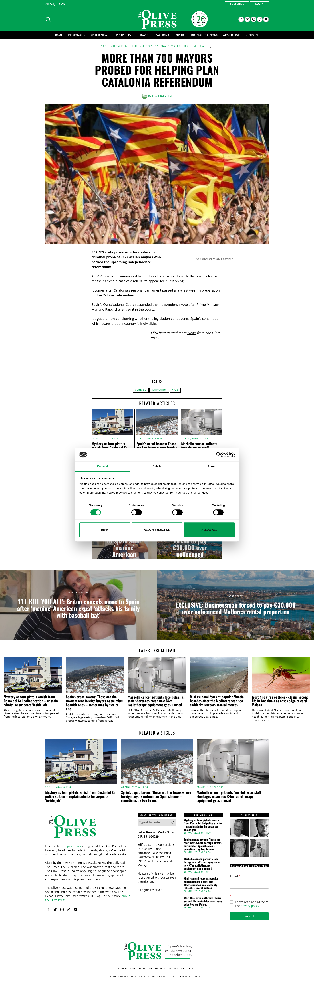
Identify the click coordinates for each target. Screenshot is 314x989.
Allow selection (157, 529)
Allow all (209, 529)
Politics (182, 46)
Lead (134, 46)
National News (165, 46)
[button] (172, 822)
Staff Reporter (162, 95)
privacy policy (250, 906)
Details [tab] (157, 466)
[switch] (136, 512)
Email (235, 876)
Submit (249, 916)
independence (159, 390)
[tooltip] (241, 19)
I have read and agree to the (252, 904)
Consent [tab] (102, 466)
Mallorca (146, 46)
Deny (105, 529)
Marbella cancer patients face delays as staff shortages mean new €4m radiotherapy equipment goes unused (156, 701)
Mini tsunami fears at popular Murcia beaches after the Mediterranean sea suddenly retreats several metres (217, 701)
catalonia (140, 390)
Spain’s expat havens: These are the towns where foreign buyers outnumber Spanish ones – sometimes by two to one (94, 703)
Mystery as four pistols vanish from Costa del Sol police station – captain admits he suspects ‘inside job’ (31, 701)
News (191, 333)
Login (259, 3)
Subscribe (237, 3)
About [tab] (212, 466)
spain (175, 390)
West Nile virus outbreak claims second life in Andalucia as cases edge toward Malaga (280, 701)
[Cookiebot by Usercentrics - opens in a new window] (219, 454)
